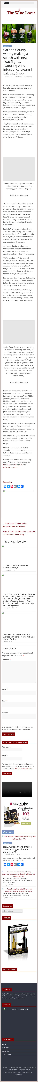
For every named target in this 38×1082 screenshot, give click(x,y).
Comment (6, 660)
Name (5, 689)
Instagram (18, 465)
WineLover (19, 77)
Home (4, 1044)
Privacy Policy (6, 1054)
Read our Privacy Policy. (24, 768)
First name (6, 747)
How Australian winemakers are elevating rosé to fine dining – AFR (18, 849)
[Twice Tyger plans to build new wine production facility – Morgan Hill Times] (18, 889)
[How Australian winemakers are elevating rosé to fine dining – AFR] (19, 837)
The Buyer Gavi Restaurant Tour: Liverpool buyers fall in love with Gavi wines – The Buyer (19, 636)
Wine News (7, 46)
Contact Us (5, 1048)
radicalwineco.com (10, 467)
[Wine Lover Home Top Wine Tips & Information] (4, 18)
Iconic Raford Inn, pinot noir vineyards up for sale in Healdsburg (19, 533)
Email (4, 701)
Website (5, 713)
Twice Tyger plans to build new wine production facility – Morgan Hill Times (16, 894)
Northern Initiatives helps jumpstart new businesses (15, 525)
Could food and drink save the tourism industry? (15, 566)
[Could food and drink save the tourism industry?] (19, 546)
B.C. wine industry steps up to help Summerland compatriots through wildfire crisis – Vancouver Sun (17, 880)
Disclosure (5, 1051)
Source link (7, 482)
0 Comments (28, 77)
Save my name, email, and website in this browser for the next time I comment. (17, 728)
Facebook (7, 465)
